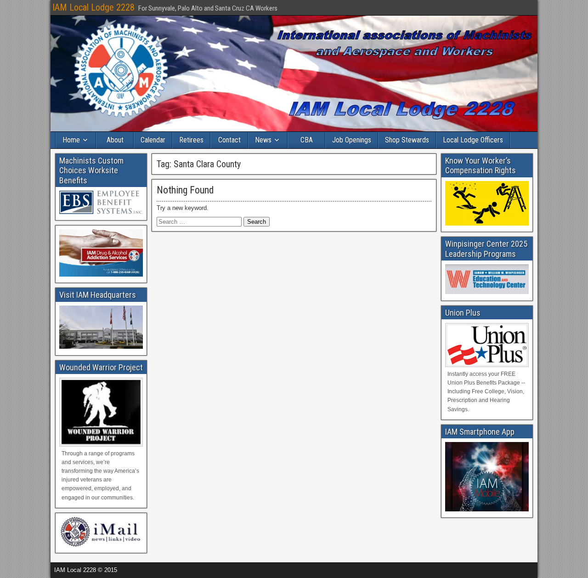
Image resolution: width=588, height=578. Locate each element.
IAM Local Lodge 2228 (93, 7)
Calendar (153, 140)
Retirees (191, 140)
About (115, 140)
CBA (306, 140)
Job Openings (351, 140)
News (263, 140)
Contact (229, 140)
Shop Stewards (407, 140)
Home (71, 140)
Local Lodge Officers (473, 140)
